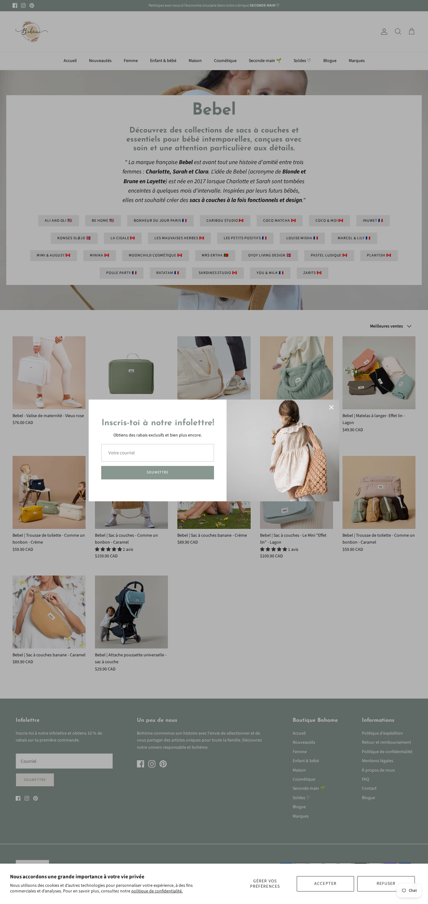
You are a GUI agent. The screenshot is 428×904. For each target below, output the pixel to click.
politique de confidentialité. (157, 891)
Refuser (386, 884)
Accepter (325, 884)
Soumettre (158, 472)
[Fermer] (331, 407)
